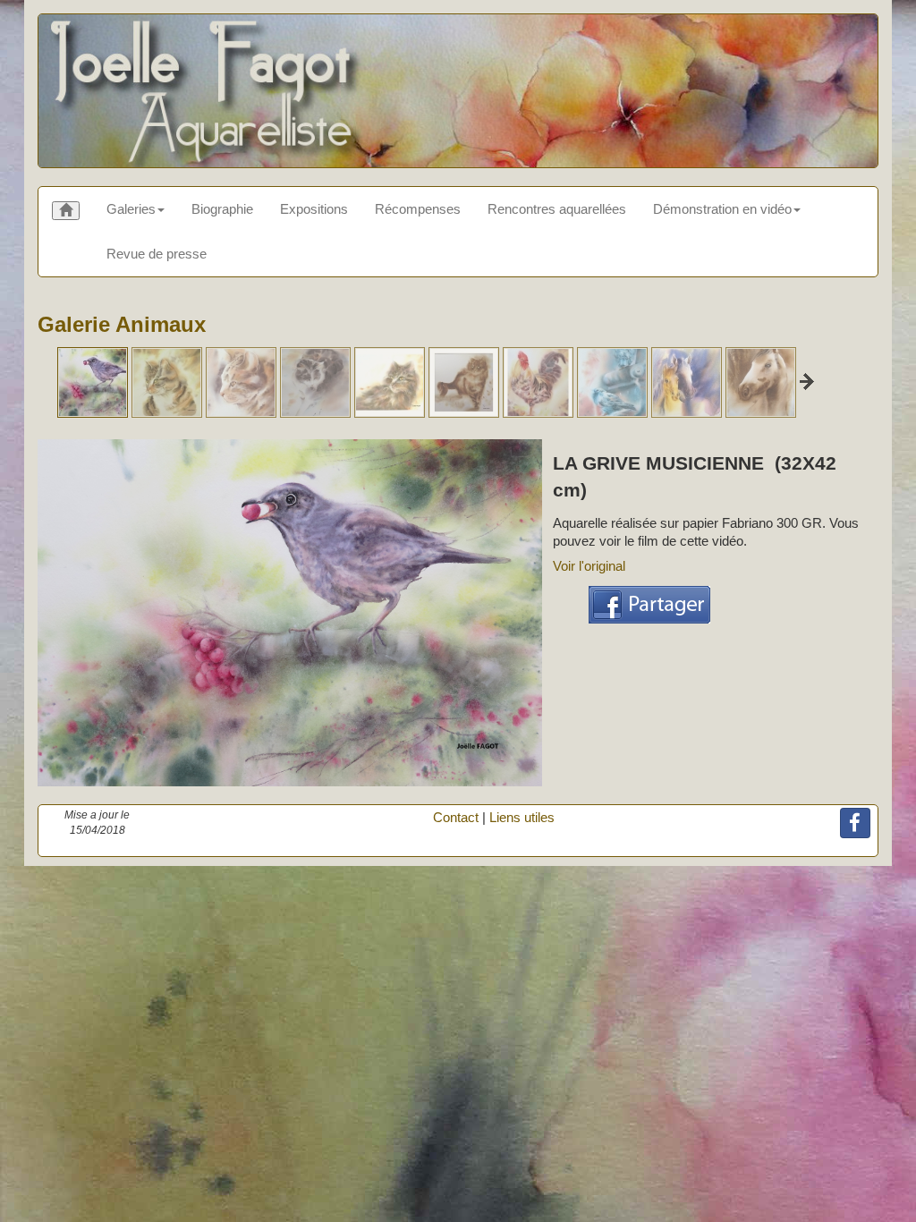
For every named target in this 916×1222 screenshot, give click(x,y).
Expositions (314, 208)
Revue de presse (156, 253)
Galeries (131, 208)
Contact (456, 817)
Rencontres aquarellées (557, 208)
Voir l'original (589, 565)
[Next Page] (807, 381)
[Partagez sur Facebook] (649, 602)
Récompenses (418, 208)
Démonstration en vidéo (722, 208)
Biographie (222, 208)
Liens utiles (522, 817)
